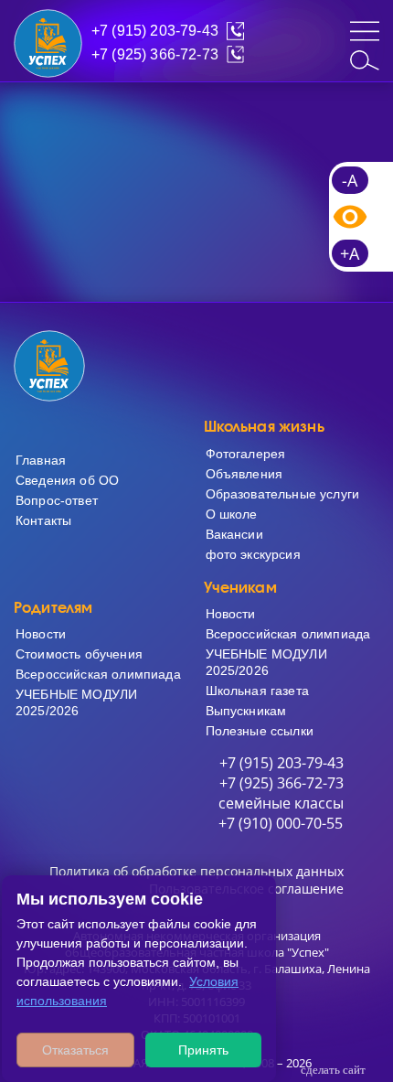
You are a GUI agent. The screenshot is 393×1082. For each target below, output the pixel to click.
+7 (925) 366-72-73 (154, 54)
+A (349, 253)
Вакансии (234, 534)
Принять (203, 1050)
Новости (41, 634)
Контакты (43, 520)
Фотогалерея (246, 453)
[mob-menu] (364, 31)
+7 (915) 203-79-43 (154, 30)
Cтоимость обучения (79, 654)
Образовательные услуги (283, 494)
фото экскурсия (253, 554)
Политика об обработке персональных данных (196, 871)
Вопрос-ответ (57, 500)
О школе (232, 514)
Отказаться (75, 1050)
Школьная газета (257, 690)
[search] (364, 60)
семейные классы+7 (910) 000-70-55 (281, 813)
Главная (41, 460)
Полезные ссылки (259, 730)
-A (349, 180)
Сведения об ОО (67, 480)
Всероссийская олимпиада (98, 674)
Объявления (244, 473)
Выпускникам (246, 710)
